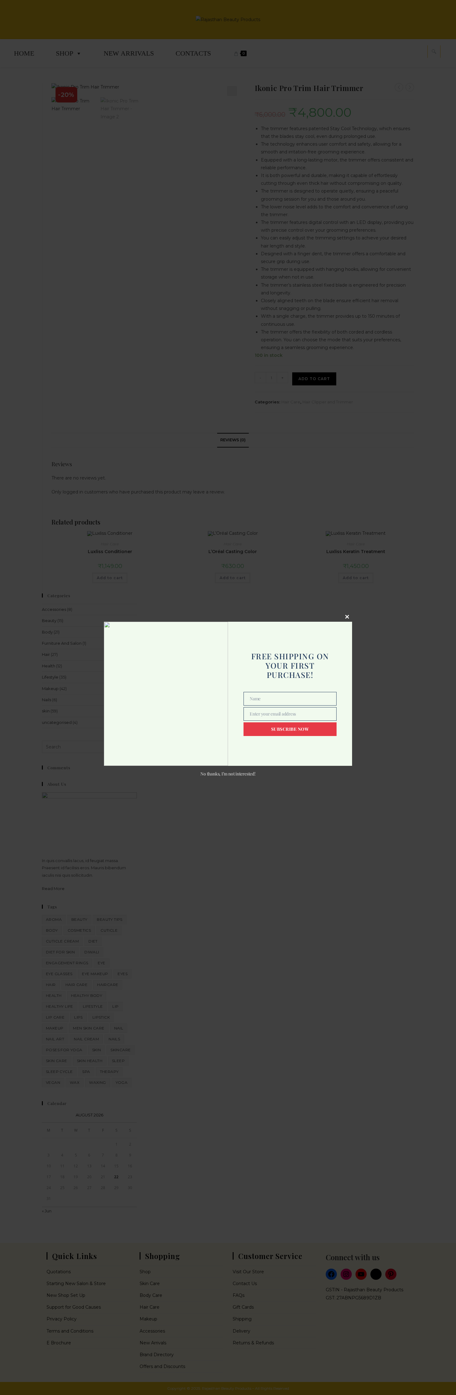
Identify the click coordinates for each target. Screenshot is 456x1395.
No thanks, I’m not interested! (227, 774)
